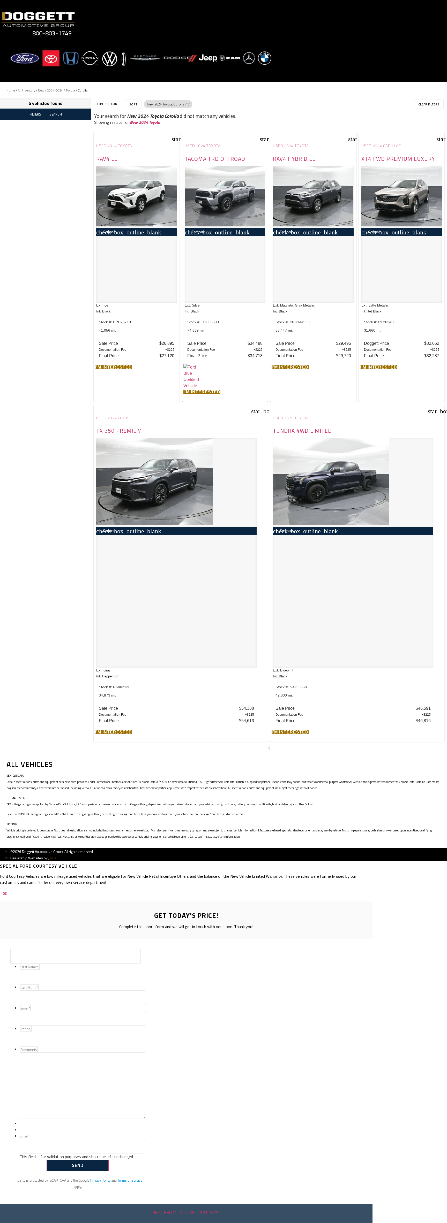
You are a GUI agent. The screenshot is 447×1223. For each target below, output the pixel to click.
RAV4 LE (107, 159)
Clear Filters (428, 104)
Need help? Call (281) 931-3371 (186, 1212)
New (41, 90)
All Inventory (26, 90)
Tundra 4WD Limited (302, 430)
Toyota (70, 90)
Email (24, 1136)
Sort (133, 104)
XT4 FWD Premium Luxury (398, 159)
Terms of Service (129, 1180)
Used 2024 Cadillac (381, 146)
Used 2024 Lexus (113, 418)
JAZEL (52, 858)
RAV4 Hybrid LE (294, 159)
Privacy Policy (100, 1180)
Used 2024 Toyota (114, 146)
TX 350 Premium (119, 430)
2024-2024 (55, 90)
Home (10, 90)
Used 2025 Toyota (291, 418)
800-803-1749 (52, 33)
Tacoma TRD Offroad (215, 159)
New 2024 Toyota (145, 122)
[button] (188, 104)
